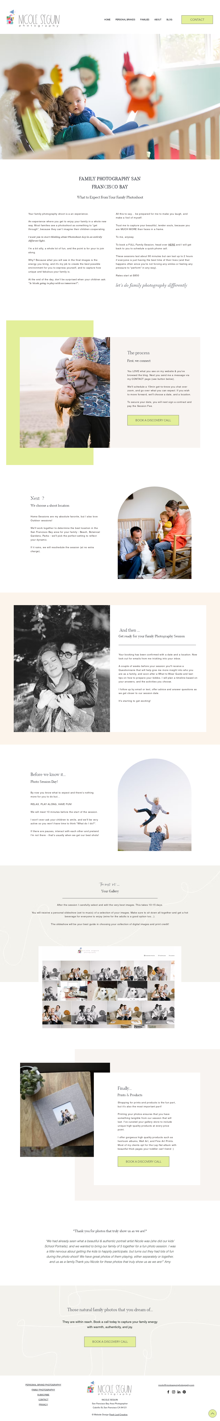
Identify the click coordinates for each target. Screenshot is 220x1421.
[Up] (212, 1413)
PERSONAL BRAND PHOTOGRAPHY (43, 1385)
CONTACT (43, 1399)
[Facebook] (168, 1392)
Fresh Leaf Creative (118, 1414)
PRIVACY (43, 1404)
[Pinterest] (184, 1392)
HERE (171, 244)
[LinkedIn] (179, 1392)
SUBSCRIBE (43, 1395)
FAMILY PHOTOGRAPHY (43, 1390)
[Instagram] (174, 1392)
